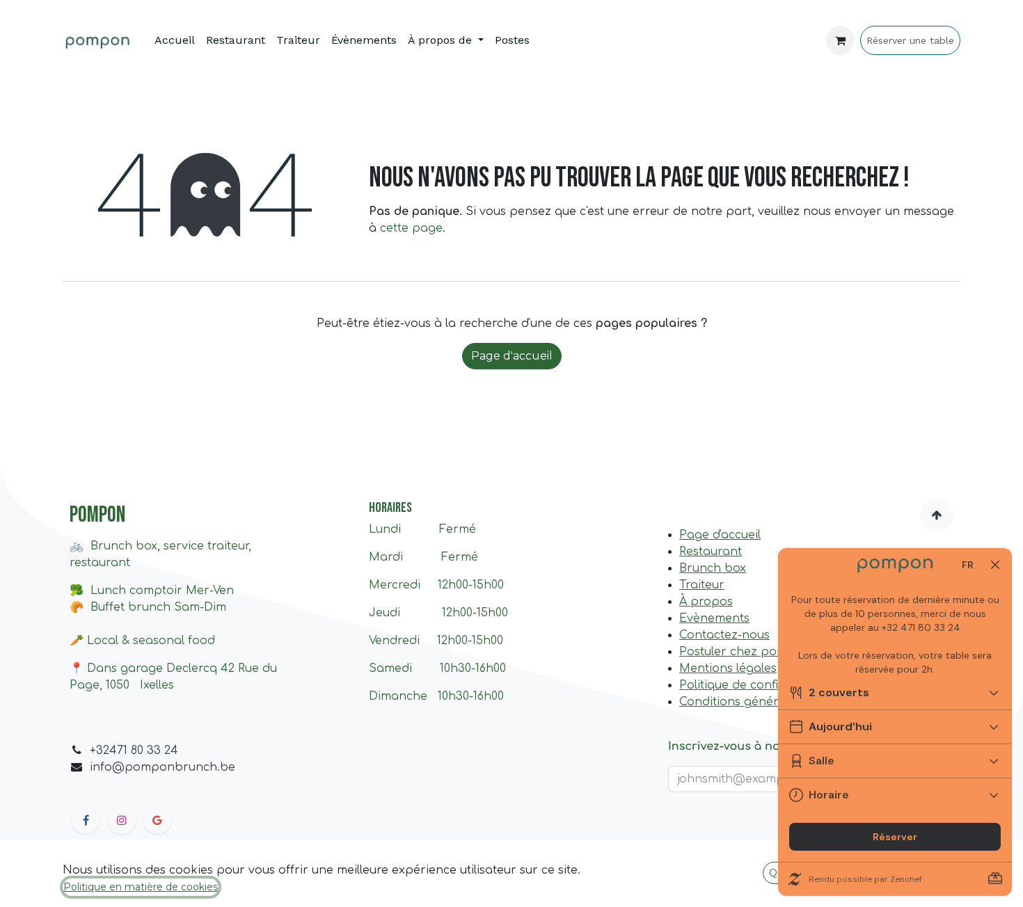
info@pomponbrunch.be (162, 767)
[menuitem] (174, 40)
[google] (157, 820)
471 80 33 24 (143, 750)
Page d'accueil (512, 355)
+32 (99, 750)
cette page (411, 228)
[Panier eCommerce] (840, 40)
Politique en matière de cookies (140, 887)
